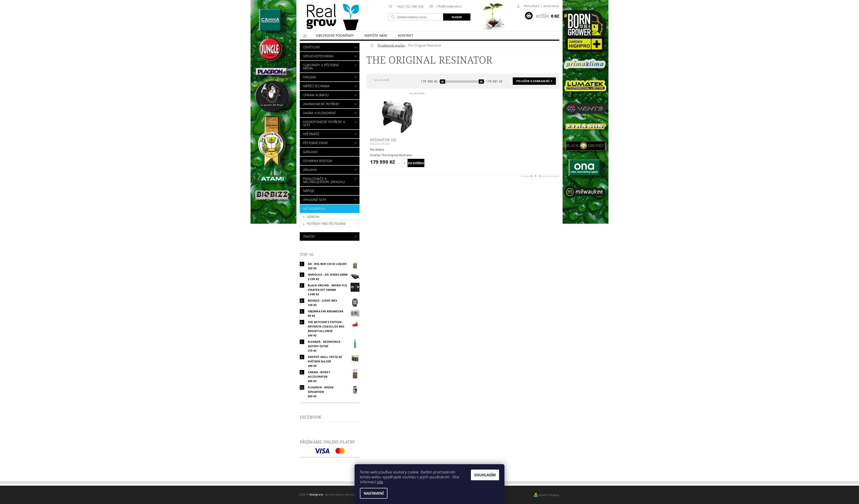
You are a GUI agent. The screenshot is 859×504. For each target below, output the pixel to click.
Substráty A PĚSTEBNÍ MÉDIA (320, 66)
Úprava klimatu (316, 95)
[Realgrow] (333, 17)
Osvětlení (311, 47)
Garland (310, 152)
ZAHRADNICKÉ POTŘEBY (321, 104)
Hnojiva (309, 77)
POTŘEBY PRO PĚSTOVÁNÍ (326, 223)
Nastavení (374, 493)
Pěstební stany (315, 143)
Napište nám (375, 35)
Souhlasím (485, 474)
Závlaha (310, 170)
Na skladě (381, 80)
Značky (309, 236)
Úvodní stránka (305, 35)
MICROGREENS (314, 208)
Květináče (311, 134)
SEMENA (313, 217)
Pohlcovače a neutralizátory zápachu (324, 180)
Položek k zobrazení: (534, 81)
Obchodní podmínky (335, 35)
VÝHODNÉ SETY (314, 200)
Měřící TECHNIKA (316, 86)
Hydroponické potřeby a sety (324, 123)
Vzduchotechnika (318, 56)
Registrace (551, 6)
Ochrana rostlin (317, 161)
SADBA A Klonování (319, 113)
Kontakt (405, 35)
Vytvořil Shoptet (549, 495)
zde (380, 481)
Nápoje (309, 191)
